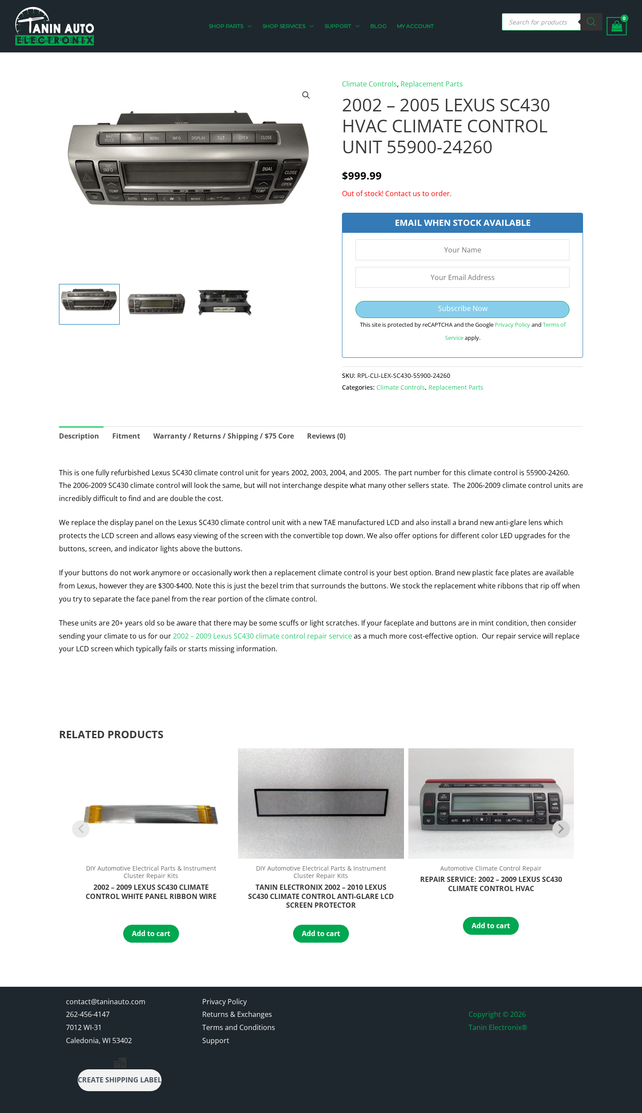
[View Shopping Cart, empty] (617, 26)
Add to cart (151, 933)
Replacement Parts (431, 84)
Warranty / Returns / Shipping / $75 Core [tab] (223, 436)
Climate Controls (369, 84)
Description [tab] (79, 436)
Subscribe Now (462, 308)
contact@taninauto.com (105, 1001)
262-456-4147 (88, 1014)
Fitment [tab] (126, 436)
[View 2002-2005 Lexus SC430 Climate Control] (89, 304)
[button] (247, 26)
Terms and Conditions (238, 1027)
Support (215, 1040)
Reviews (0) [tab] (326, 436)
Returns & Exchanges (237, 1014)
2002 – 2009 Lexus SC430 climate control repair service (262, 636)
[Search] (591, 22)
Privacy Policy (513, 324)
